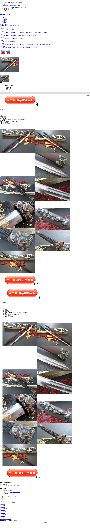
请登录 (16, 2)
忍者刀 (38, 32)
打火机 (25, 47)
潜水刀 (41, 32)
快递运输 (4, 514)
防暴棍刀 (26, 32)
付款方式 (4, 22)
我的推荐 (18, 5)
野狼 (38, 44)
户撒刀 (14, 38)
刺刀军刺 (19, 32)
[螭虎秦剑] (9, 73)
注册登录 (4, 505)
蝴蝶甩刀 (13, 35)
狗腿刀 (16, 32)
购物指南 (3, 504)
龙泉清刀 (7, 38)
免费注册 (19, 2)
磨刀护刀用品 (36, 47)
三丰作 (40, 44)
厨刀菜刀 (47, 32)
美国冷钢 (13, 41)
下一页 (16, 485)
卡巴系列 (9, 41)
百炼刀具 (26, 44)
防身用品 (2, 28)
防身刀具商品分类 (5, 15)
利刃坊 (50, 44)
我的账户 (4, 4)
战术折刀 (4, 35)
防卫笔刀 (16, 35)
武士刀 (3, 20)
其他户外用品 (2, 46)
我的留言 (11, 5)
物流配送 (3, 513)
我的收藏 (14, 5)
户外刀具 (2, 31)
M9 (15, 7)
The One (14, 44)
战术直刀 (4, 32)
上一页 (13, 485)
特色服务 (3, 516)
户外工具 (32, 47)
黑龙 (29, 44)
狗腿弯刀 (4, 21)
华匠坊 (5, 44)
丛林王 (19, 7)
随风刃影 (31, 44)
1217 (23, 7)
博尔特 (8, 44)
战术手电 (22, 47)
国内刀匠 (2, 43)
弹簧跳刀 (20, 35)
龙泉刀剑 (14, 25)
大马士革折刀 (8, 35)
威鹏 (42, 44)
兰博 (25, 7)
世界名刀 (2, 40)
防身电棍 (4, 19)
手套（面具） (9, 47)
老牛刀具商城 (6, 520)
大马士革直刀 (8, 32)
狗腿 (21, 7)
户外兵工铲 (5, 47)
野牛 (3, 44)
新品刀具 (4, 18)
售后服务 (3, 507)
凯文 (21, 44)
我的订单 (7, 5)
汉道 (17, 44)
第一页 (11, 485)
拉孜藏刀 (17, 38)
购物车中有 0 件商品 (4, 24)
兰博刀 (29, 32)
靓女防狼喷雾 (12, 29)
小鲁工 (44, 44)
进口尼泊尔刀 (5, 41)
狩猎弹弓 (28, 47)
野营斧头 (44, 32)
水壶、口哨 (19, 47)
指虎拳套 (34, 35)
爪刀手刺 (23, 35)
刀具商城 (6, 519)
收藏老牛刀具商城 (3, 0)
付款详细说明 (5, 511)
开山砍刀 (13, 32)
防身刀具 (4, 17)
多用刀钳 (30, 35)
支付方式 (3, 510)
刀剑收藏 (10, 25)
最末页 (19, 485)
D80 (17, 7)
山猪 (19, 44)
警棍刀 (9, 519)
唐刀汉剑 (4, 38)
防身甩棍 (7, 29)
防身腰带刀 (14, 47)
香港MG (35, 44)
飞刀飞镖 (27, 35)
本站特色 (4, 517)
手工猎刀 (35, 32)
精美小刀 (2, 34)
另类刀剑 (21, 38)
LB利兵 (23, 44)
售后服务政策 (5, 508)
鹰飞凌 (47, 44)
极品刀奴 (22, 32)
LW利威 (11, 44)
